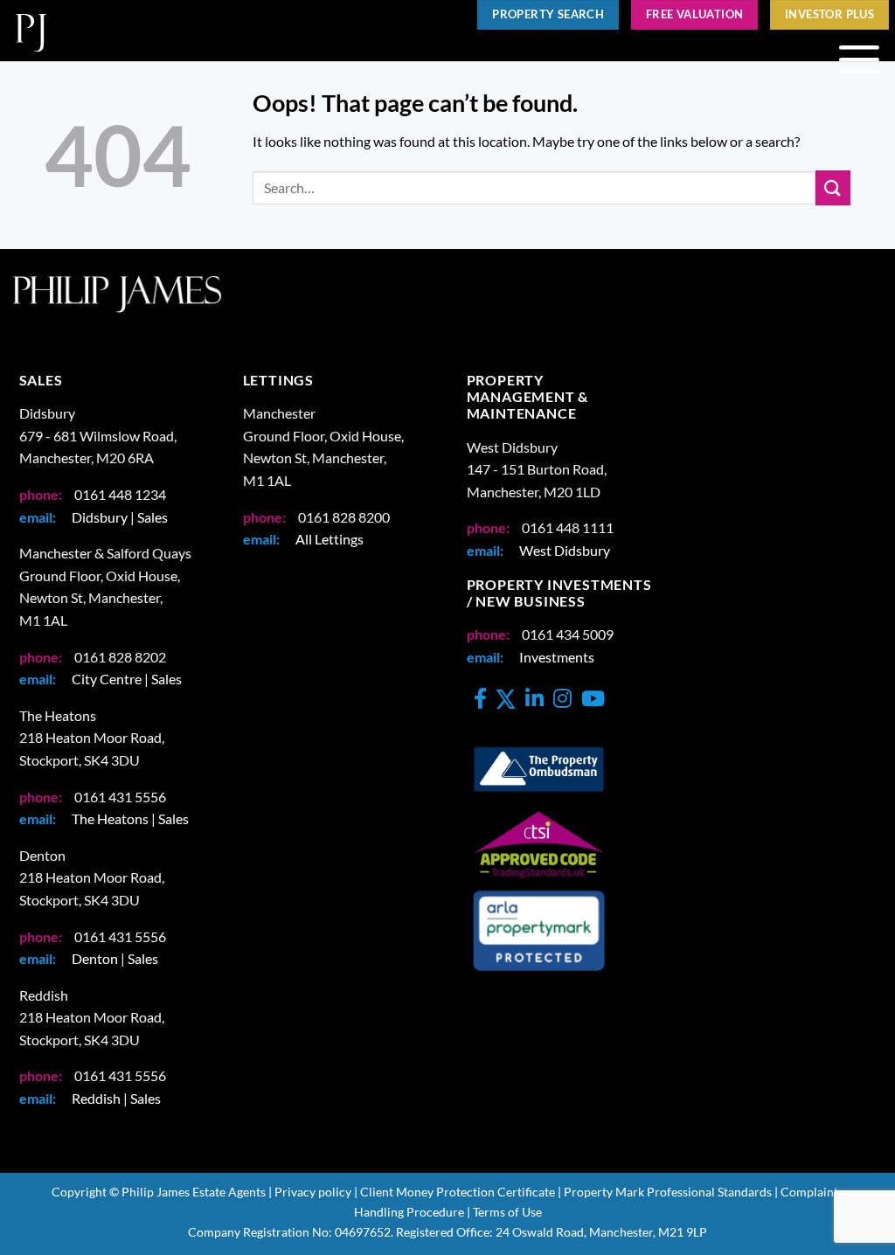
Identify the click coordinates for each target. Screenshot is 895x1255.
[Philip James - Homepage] (217, 30)
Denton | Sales (115, 958)
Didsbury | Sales (120, 517)
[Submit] (832, 187)
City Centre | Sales (127, 678)
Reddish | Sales (116, 1098)
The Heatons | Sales (130, 818)
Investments (556, 656)
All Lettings (329, 538)
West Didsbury (564, 550)
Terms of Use (507, 1211)
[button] (858, 60)
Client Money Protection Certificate (457, 1191)
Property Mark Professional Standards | (671, 1191)
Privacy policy (312, 1191)
